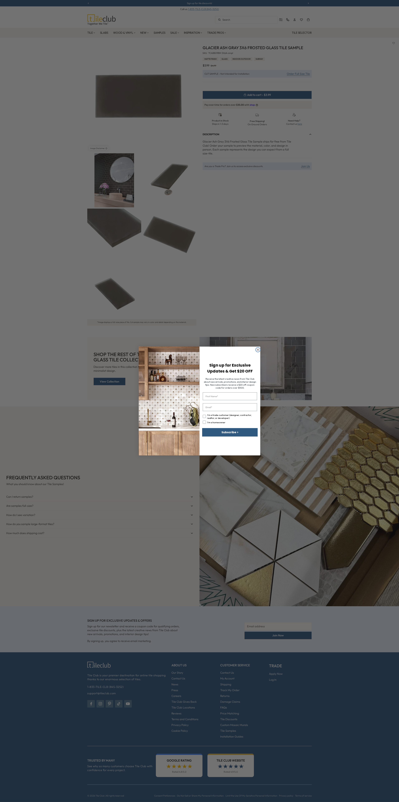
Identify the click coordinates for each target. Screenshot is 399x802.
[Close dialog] (258, 349)
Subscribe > (229, 432)
